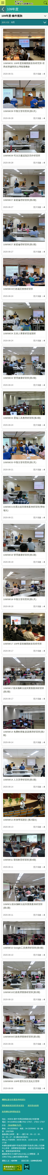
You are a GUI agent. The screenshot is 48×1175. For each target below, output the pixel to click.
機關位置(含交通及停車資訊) (13, 1099)
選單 (2, 2)
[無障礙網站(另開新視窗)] (12, 1167)
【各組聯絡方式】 (14, 1125)
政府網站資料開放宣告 (11, 1111)
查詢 (45, 2)
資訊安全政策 (33, 1105)
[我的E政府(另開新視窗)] (26, 1167)
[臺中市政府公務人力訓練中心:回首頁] (24, 2)
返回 (3, 9)
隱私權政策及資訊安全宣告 (13, 1105)
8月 (13, 22)
